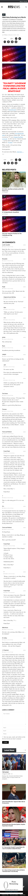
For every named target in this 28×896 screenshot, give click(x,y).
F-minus (10, 142)
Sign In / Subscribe (24, 1)
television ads (12, 109)
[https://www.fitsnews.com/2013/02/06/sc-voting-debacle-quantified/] (14, 203)
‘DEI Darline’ (5, 772)
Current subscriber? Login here (11, 891)
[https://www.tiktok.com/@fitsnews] (24, 886)
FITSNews (6, 34)
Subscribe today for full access (11, 889)
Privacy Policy (22, 894)
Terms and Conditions (14, 894)
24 (18, 35)
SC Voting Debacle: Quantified (10, 212)
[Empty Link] (24, 750)
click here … (20, 152)
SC (3, 14)
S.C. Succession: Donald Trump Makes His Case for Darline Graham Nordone (13, 847)
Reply (24, 286)
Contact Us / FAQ (5, 894)
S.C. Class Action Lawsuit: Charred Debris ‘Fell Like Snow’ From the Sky (13, 870)
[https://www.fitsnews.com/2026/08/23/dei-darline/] (14, 762)
